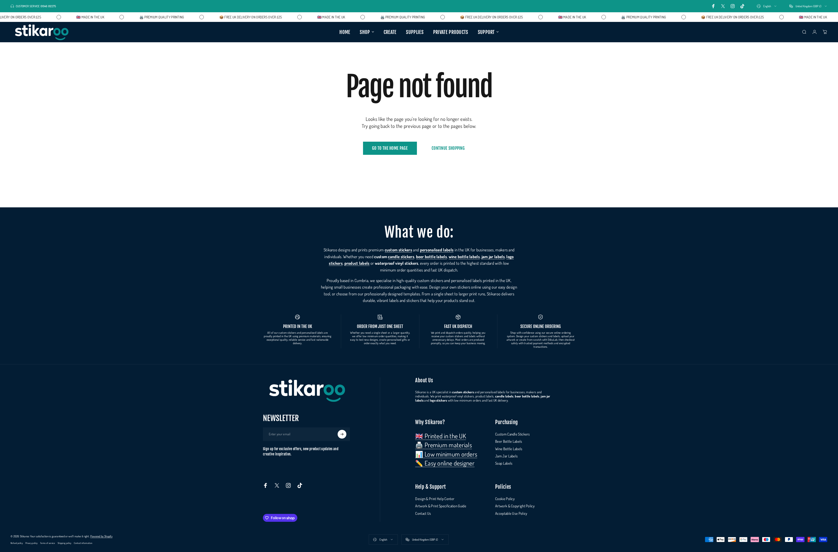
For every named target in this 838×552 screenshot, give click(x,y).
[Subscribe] (342, 434)
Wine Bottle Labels (508, 448)
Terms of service (47, 542)
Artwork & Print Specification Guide (440, 506)
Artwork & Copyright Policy (515, 506)
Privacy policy (31, 542)
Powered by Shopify (101, 536)
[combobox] (767, 6)
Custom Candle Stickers (512, 434)
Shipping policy (64, 542)
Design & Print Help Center (434, 498)
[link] (440, 436)
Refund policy (17, 542)
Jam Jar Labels (506, 456)
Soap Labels (503, 463)
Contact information (83, 542)
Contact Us (423, 513)
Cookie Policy (505, 498)
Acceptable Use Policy (511, 513)
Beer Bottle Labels (508, 441)
